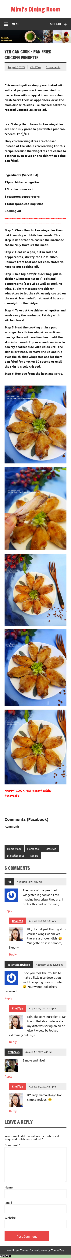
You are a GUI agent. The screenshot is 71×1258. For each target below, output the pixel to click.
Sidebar (55, 24)
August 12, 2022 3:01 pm (42, 920)
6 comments (53, 67)
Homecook (33, 848)
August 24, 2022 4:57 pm (42, 1086)
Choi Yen (35, 67)
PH (9, 882)
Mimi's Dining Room (35, 9)
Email (8, 1202)
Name (9, 1187)
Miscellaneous (15, 855)
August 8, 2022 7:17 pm (29, 881)
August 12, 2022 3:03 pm (42, 1008)
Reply (8, 911)
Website (10, 1217)
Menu (15, 24)
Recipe (34, 855)
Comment (12, 1144)
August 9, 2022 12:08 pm (49, 964)
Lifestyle (51, 848)
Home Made (14, 848)
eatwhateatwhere (19, 965)
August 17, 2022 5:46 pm (38, 1051)
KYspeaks (14, 1052)
